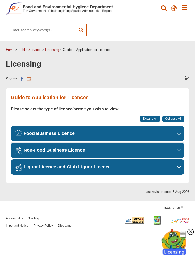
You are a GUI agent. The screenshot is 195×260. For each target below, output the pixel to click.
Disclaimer (65, 226)
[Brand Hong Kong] (179, 220)
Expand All (150, 118)
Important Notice (17, 226)
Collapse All (173, 118)
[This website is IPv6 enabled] (157, 220)
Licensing (52, 50)
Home (10, 50)
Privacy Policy (43, 226)
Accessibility (14, 218)
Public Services (29, 50)
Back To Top (172, 207)
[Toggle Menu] (184, 8)
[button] (97, 133)
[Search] (164, 8)
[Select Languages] (174, 8)
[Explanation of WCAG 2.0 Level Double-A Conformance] (134, 220)
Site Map (34, 218)
